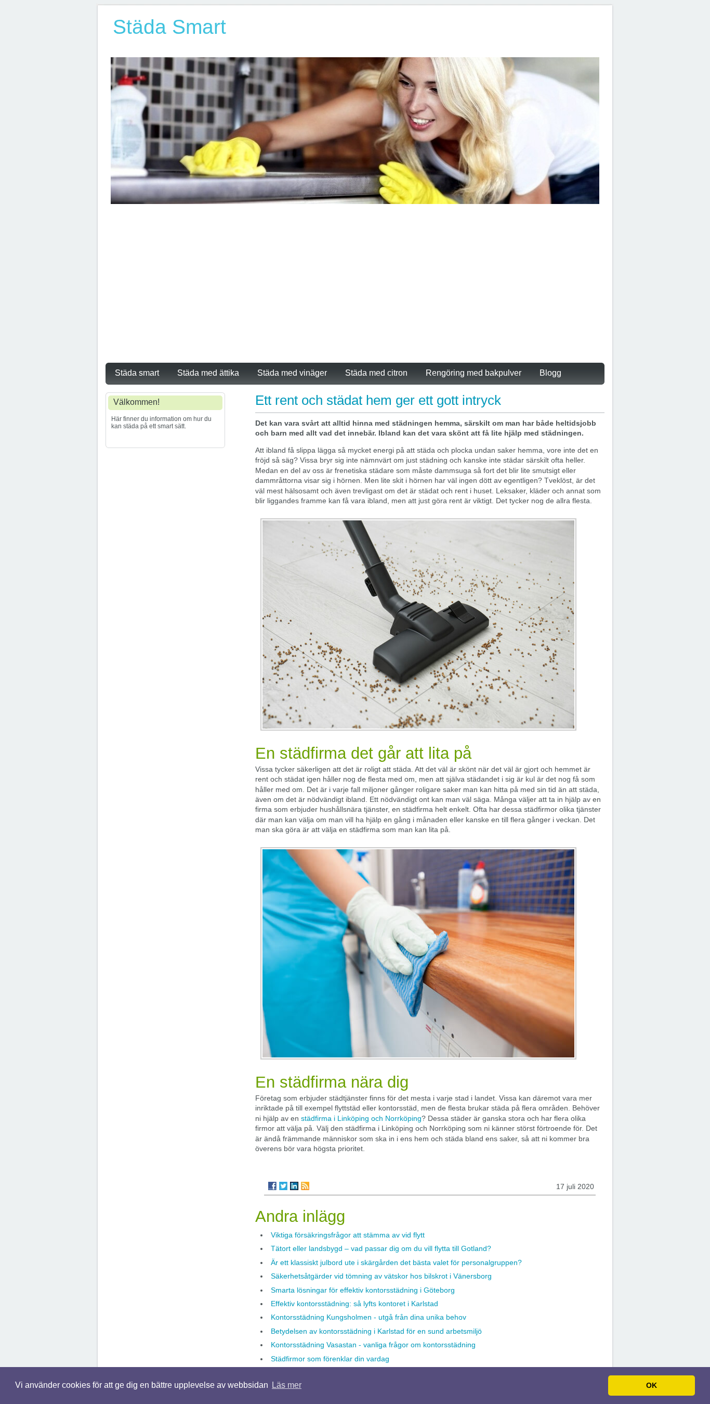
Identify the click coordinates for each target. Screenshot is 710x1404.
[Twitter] (283, 1186)
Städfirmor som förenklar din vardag (330, 1359)
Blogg (550, 372)
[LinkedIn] (294, 1186)
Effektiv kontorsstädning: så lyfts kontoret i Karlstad (354, 1303)
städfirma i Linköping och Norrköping (361, 1118)
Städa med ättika (208, 372)
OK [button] (651, 1385)
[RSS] (305, 1186)
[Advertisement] (355, 282)
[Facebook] (272, 1186)
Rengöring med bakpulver (473, 372)
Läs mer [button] (286, 1385)
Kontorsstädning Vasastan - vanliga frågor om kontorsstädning (373, 1345)
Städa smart (137, 372)
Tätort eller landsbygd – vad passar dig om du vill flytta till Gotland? (381, 1248)
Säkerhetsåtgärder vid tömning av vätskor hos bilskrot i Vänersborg (381, 1276)
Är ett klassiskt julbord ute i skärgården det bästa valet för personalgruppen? (396, 1262)
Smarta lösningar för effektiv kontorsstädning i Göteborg (363, 1290)
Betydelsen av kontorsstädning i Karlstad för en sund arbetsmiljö (376, 1331)
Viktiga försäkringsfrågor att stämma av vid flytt (348, 1235)
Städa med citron (376, 372)
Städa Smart (169, 27)
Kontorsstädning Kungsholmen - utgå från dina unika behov (368, 1317)
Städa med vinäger (292, 372)
